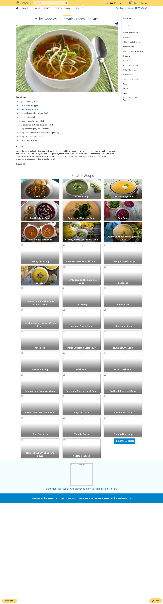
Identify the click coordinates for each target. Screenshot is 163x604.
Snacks (126, 88)
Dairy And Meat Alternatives (133, 51)
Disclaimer (49, 498)
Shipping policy (108, 498)
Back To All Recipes (126, 441)
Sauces (125, 84)
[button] (116, 23)
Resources (78, 8)
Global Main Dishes (130, 65)
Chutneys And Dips (130, 46)
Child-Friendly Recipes (131, 42)
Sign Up (144, 3)
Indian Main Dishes (130, 70)
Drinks (125, 60)
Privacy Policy (60, 498)
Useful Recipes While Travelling (131, 99)
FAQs (67, 8)
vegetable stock (31, 109)
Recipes (47, 8)
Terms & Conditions (74, 498)
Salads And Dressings (131, 79)
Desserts (126, 56)
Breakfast (127, 37)
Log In (136, 3)
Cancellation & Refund (92, 498)
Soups (125, 93)
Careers (118, 498)
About (25, 8)
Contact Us (126, 498)
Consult (36, 8)
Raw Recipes (128, 74)
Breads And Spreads (130, 32)
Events (58, 8)
